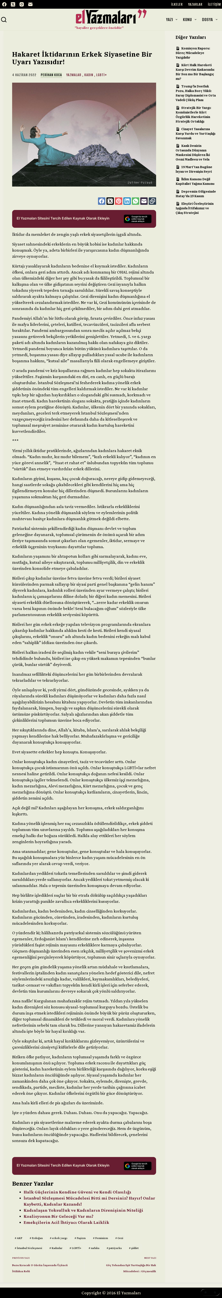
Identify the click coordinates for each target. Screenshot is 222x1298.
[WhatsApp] (135, 201)
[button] (210, 1292)
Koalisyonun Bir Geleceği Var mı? (58, 1216)
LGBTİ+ (101, 74)
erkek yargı (58, 1238)
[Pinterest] (118, 201)
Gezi (119, 1238)
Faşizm (80, 1238)
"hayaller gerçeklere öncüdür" (99, 28)
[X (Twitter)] (13, 4)
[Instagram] (21, 4)
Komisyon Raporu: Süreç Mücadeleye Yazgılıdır (193, 52)
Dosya (207, 19)
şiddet (134, 1248)
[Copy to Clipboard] (152, 201)
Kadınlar (55, 1248)
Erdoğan (36, 1238)
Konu (187, 19)
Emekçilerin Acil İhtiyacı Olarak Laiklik (66, 1222)
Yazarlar (195, 4)
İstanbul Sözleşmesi (28, 1248)
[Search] (4, 19)
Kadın (88, 74)
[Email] (30, 4)
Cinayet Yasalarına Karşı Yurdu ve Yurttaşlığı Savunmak (195, 133)
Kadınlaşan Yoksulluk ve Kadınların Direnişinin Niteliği (83, 1210)
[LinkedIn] (127, 201)
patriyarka (114, 1248)
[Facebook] (4, 4)
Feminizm (100, 1238)
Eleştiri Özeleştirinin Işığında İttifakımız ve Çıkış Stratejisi (195, 208)
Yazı (169, 19)
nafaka (94, 1248)
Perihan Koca (51, 74)
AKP (18, 1238)
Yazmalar (73, 74)
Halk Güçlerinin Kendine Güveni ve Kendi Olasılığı (77, 1192)
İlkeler (177, 4)
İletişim (214, 4)
